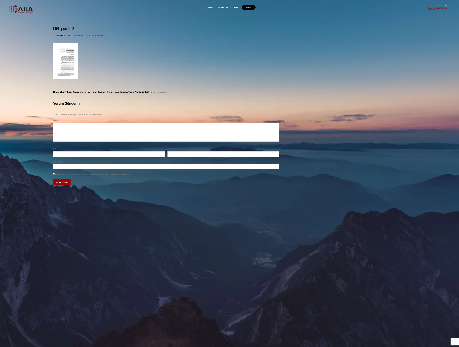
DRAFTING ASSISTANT (226, 17)
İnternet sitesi (57, 161)
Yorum (56, 121)
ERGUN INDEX (223, 31)
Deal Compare (224, 13)
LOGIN (248, 7)
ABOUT (211, 7)
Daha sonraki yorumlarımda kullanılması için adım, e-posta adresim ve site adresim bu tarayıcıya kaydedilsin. (92, 174)
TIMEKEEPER (223, 24)
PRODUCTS (222, 7)
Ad (54, 149)
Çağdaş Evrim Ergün (63, 35)
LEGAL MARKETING (225, 28)
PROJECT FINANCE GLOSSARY (229, 20)
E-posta (170, 149)
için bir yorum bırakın (96, 35)
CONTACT (236, 7)
